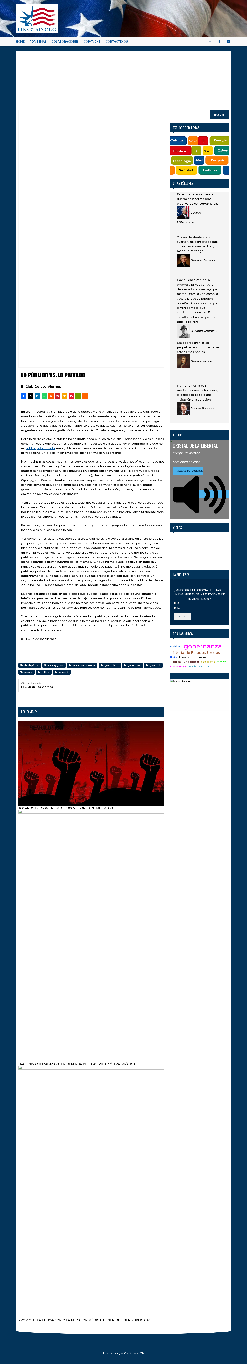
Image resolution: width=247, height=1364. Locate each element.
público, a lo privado (40, 448)
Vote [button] (182, 616)
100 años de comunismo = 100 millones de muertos (65, 808)
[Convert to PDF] (71, 396)
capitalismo (176, 646)
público (45, 672)
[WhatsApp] (44, 396)
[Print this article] (78, 396)
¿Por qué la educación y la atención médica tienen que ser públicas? (84, 1320)
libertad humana (192, 657)
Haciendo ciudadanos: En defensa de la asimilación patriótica (76, 1064)
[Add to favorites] (64, 396)
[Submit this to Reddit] (51, 396)
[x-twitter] (219, 41)
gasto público (111, 665)
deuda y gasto (55, 665)
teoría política (198, 666)
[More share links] (85, 396)
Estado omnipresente (84, 665)
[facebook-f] (210, 41)
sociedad (63, 672)
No (179, 608)
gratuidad (155, 665)
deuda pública (31, 665)
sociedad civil (178, 666)
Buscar (219, 114)
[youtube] (228, 41)
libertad (173, 657)
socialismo (208, 661)
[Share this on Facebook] (23, 396)
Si (178, 603)
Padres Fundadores (185, 661)
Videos (177, 527)
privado (28, 672)
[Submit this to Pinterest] (57, 396)
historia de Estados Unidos (195, 652)
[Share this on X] (30, 396)
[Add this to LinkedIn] (37, 396)
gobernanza (134, 665)
